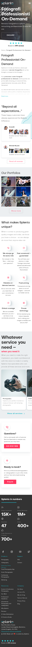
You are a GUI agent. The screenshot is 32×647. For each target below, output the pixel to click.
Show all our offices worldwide (11, 631)
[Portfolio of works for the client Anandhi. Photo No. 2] (16, 133)
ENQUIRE (10, 35)
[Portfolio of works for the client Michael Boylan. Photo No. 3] (21, 152)
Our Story (20, 589)
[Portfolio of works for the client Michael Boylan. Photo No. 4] (26, 152)
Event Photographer (7, 572)
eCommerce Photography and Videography (6, 603)
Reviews (3, 611)
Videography (5, 562)
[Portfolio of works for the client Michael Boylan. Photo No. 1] (11, 152)
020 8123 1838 (12, 446)
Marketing (4, 579)
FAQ (18, 559)
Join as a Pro (21, 592)
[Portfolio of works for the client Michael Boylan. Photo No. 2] (16, 152)
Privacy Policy (21, 600)
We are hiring (21, 595)
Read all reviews (16, 161)
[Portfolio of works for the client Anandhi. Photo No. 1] (11, 133)
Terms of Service (22, 598)
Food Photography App (7, 569)
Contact (19, 562)
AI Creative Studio (6, 617)
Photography (5, 559)
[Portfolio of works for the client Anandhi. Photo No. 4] (26, 133)
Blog (18, 603)
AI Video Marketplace (7, 614)
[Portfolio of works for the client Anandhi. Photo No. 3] (21, 133)
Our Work (4, 593)
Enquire (10, 482)
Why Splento (5, 608)
